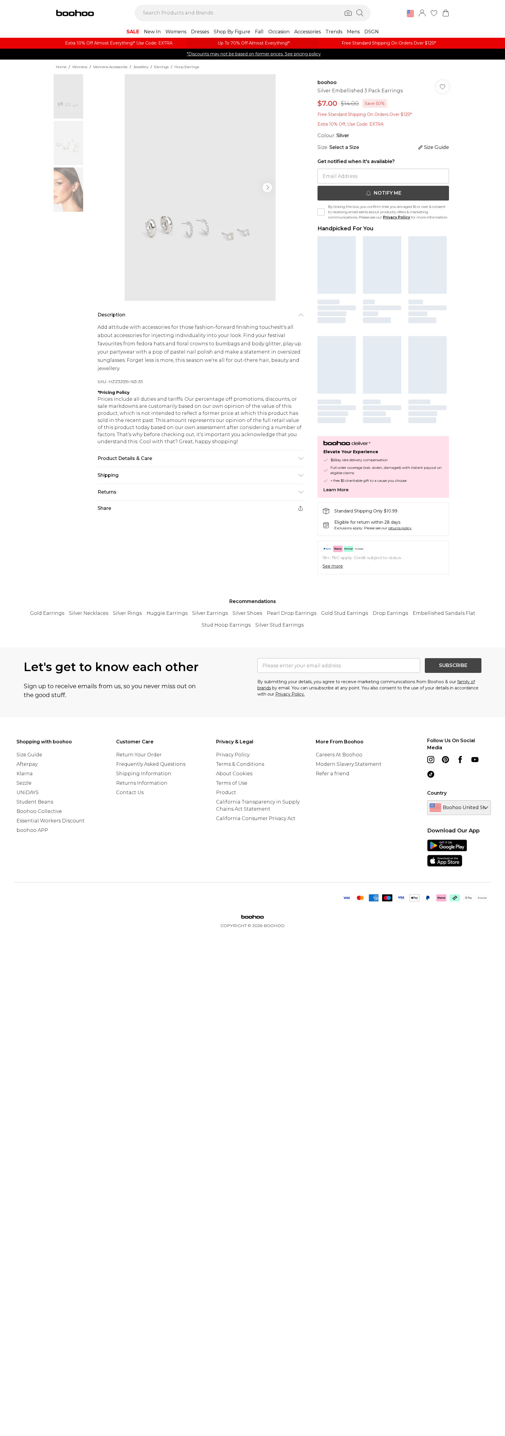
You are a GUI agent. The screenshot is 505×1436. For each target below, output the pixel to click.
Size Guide (29, 755)
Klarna (25, 773)
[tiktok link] (430, 774)
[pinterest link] (445, 759)
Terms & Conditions (240, 764)
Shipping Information (143, 773)
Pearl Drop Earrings (291, 613)
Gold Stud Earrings (344, 613)
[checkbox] (321, 212)
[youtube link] (474, 759)
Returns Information (141, 783)
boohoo (327, 82)
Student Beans (35, 802)
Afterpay (27, 764)
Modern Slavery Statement (348, 764)
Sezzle (24, 783)
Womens (79, 67)
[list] (200, 187)
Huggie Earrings (167, 613)
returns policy (400, 528)
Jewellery (140, 67)
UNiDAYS (28, 792)
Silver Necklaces (88, 613)
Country (437, 793)
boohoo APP (32, 830)
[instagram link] (430, 759)
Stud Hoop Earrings (226, 625)
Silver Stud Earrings (279, 625)
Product (226, 792)
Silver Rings (127, 613)
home (61, 67)
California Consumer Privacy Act (255, 818)
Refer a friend (332, 773)
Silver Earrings (210, 613)
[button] (410, 13)
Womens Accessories (110, 67)
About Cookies (234, 773)
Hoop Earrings (187, 67)
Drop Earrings (390, 613)
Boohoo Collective (39, 811)
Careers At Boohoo (339, 755)
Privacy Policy (396, 217)
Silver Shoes (247, 613)
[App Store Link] (447, 853)
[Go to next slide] (267, 187)
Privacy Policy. (290, 694)
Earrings (161, 67)
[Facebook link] (460, 759)
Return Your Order (139, 755)
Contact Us (130, 792)
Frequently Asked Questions (150, 764)
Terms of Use (231, 783)
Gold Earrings (47, 613)
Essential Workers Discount (51, 821)
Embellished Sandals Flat (444, 613)
